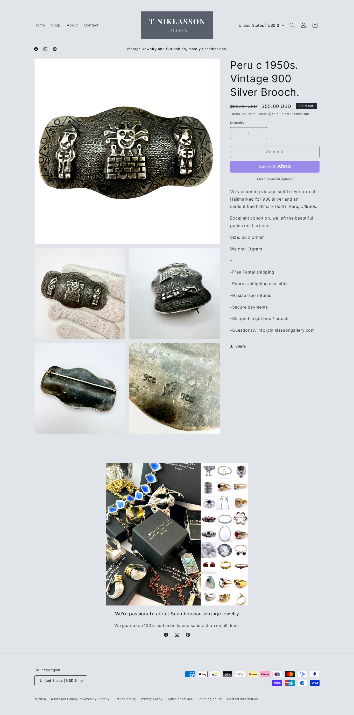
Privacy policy (151, 699)
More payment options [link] (275, 179)
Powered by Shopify (94, 699)
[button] (292, 25)
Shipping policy (210, 699)
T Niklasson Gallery (63, 699)
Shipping (264, 114)
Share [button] (240, 346)
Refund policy (125, 699)
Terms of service (180, 699)
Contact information (242, 699)
